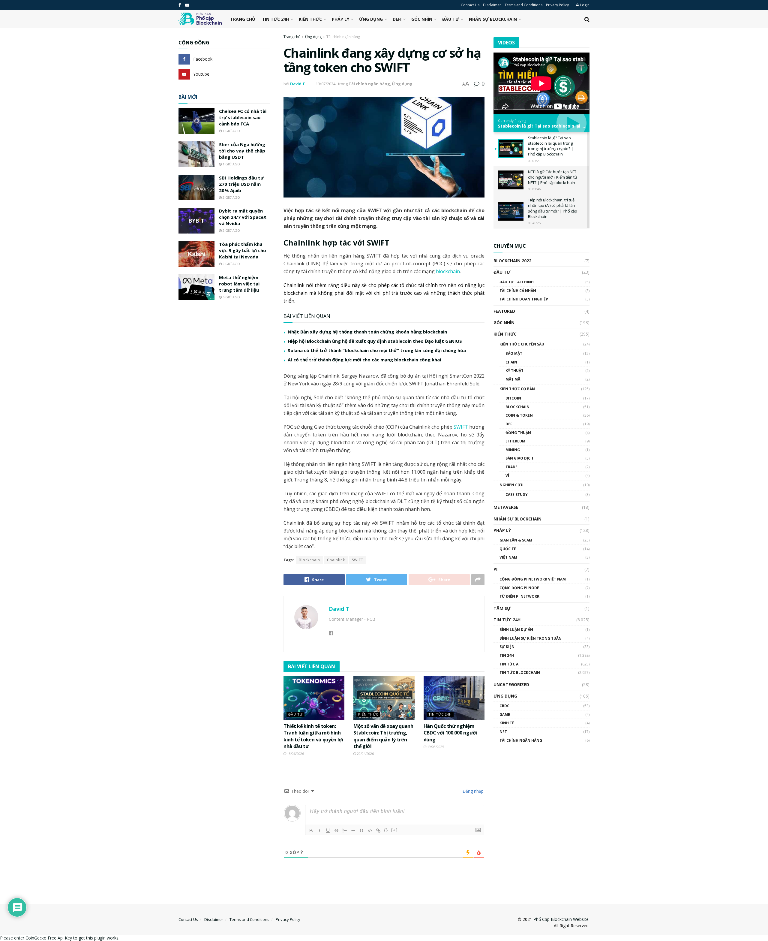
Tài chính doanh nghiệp (524, 299)
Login (584, 5)
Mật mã (513, 379)
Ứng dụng (371, 19)
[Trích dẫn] (361, 830)
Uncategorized (511, 684)
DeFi (397, 19)
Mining (513, 449)
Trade (512, 466)
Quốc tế (508, 548)
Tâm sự (502, 608)
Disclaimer (492, 5)
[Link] (378, 830)
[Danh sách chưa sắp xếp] (353, 830)
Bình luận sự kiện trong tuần (531, 638)
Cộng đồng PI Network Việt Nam (533, 579)
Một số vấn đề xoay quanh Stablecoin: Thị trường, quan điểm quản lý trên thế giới (383, 736)
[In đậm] (311, 830)
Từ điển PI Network (519, 596)
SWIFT (461, 427)
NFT (503, 731)
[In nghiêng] (319, 830)
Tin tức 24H (275, 19)
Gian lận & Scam (516, 540)
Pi (495, 569)
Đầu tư (450, 19)
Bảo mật (514, 353)
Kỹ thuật (515, 370)
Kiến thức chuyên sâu (522, 344)
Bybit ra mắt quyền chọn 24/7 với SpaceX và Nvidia (242, 217)
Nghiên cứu (512, 484)
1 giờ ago (231, 130)
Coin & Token (519, 415)
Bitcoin (513, 398)
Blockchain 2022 (512, 261)
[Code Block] (370, 830)
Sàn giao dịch (519, 458)
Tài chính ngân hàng (343, 36)
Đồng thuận (518, 432)
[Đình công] (336, 830)
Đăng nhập (472, 791)
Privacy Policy (557, 5)
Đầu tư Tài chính (517, 282)
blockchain (448, 271)
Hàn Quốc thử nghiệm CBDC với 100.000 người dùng (451, 733)
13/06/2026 (295, 753)
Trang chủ (242, 19)
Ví (507, 475)
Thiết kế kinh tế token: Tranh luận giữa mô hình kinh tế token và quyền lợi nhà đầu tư (314, 736)
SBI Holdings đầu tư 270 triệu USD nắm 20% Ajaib (241, 184)
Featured (504, 311)
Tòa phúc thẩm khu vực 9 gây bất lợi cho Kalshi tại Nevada (242, 250)
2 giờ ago (231, 197)
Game (505, 714)
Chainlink (336, 559)
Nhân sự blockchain (493, 19)
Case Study (517, 494)
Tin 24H (507, 655)
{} (386, 830)
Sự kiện (507, 646)
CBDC (504, 705)
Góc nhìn (421, 19)
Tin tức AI (510, 664)
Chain (511, 362)
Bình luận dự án (516, 629)
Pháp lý (340, 19)
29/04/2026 (365, 753)
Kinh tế (507, 722)
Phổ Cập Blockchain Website (561, 919)
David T (297, 83)
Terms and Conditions (523, 5)
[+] (394, 830)
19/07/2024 (325, 83)
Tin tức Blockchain (520, 672)
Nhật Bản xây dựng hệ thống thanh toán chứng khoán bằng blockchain (367, 332)
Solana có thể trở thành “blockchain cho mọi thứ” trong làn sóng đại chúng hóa (377, 350)
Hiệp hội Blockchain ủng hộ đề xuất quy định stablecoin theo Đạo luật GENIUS (375, 341)
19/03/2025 (435, 746)
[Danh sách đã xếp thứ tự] (344, 830)
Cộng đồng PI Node (519, 587)
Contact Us (470, 5)
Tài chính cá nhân (518, 290)
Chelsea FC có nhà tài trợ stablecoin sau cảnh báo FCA (242, 117)
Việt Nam (508, 557)
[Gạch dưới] (328, 830)
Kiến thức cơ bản (517, 388)
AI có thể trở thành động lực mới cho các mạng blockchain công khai (364, 360)
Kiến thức (310, 19)
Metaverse (506, 507)
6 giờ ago (231, 297)
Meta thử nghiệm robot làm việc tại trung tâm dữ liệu (239, 283)
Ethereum (515, 441)
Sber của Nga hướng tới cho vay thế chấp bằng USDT (242, 150)
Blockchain (309, 559)
